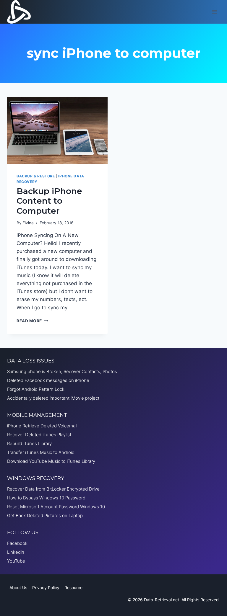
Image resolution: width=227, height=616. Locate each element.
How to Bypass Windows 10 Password (46, 498)
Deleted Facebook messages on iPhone (48, 380)
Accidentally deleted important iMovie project (53, 398)
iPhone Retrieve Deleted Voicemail (42, 426)
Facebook (17, 543)
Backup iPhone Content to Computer (49, 201)
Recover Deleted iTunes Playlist (39, 434)
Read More (32, 320)
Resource (73, 587)
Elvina (28, 222)
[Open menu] (214, 11)
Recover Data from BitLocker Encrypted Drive (53, 489)
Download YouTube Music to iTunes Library (51, 461)
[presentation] (57, 130)
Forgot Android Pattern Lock (35, 389)
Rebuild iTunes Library (29, 443)
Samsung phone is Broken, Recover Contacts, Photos (62, 371)
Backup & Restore (36, 176)
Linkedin (15, 552)
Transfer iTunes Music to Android (40, 452)
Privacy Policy (45, 587)
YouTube (16, 561)
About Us (18, 587)
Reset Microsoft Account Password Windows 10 (56, 506)
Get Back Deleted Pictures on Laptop (45, 515)
